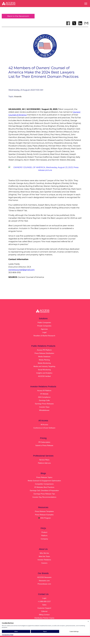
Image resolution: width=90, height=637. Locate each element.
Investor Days (44, 407)
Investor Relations (44, 560)
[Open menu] (85, 3)
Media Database (44, 356)
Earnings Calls (44, 400)
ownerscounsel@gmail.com (21, 270)
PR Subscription (44, 442)
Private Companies (44, 326)
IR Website (44, 394)
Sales (44, 605)
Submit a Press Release (44, 445)
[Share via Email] (86, 23)
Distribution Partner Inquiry (44, 618)
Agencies (44, 329)
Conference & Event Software (44, 428)
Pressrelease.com (44, 584)
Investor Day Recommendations (44, 497)
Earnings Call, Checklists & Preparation (44, 490)
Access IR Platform (44, 390)
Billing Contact (44, 615)
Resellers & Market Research (44, 336)
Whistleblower (44, 410)
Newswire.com (44, 581)
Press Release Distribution (44, 353)
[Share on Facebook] (68, 23)
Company (44, 539)
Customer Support (44, 608)
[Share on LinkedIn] (80, 23)
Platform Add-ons (44, 463)
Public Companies (44, 322)
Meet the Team (44, 556)
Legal (44, 332)
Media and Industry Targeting (44, 366)
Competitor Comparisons (44, 484)
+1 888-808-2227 (44, 601)
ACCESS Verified (44, 376)
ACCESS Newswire (44, 577)
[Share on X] (74, 23)
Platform (44, 535)
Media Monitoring (44, 363)
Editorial (44, 611)
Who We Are (44, 553)
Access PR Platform (44, 350)
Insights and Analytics (44, 373)
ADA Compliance (44, 397)
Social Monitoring (44, 370)
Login (44, 598)
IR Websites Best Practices (44, 487)
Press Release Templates (44, 511)
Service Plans (44, 460)
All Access (44, 424)
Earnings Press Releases (44, 404)
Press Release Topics (44, 477)
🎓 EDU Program (44, 518)
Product (44, 532)
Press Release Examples (44, 515)
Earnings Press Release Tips (44, 494)
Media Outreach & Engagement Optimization (44, 481)
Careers (44, 563)
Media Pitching (44, 360)
